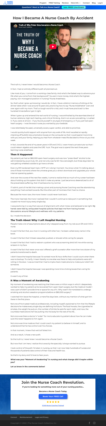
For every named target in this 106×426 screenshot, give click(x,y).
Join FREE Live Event (73, 7)
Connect (14, 417)
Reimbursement (26, 417)
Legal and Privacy (41, 417)
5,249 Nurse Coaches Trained (53, 405)
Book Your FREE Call (53, 396)
